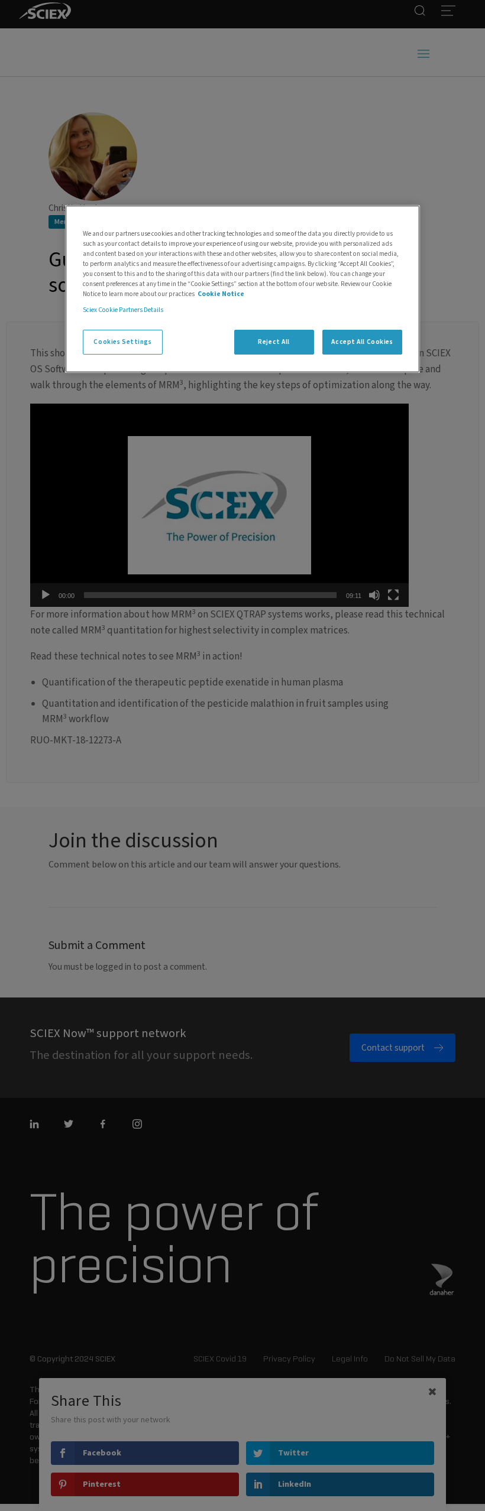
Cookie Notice (221, 294)
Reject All (274, 342)
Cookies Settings (122, 342)
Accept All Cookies (362, 342)
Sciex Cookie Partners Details (123, 310)
